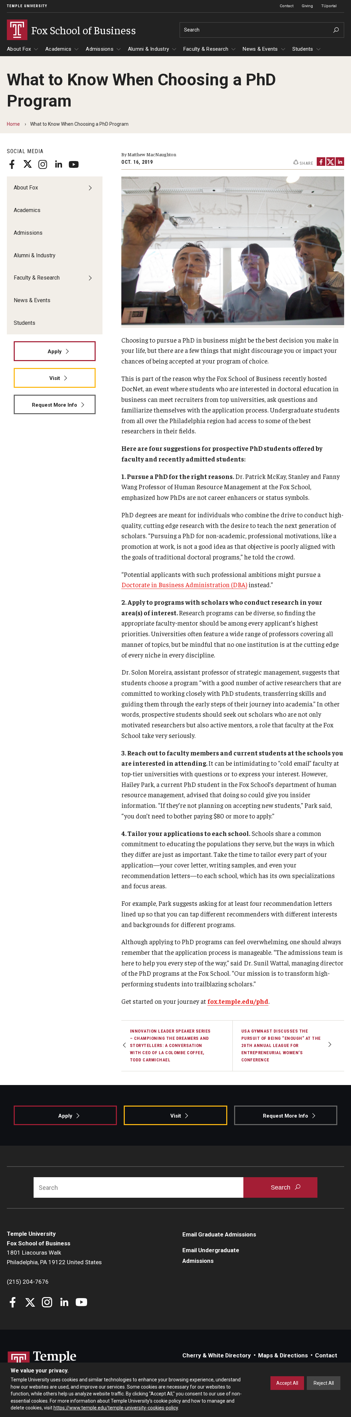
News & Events (260, 49)
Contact (286, 6)
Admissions (99, 49)
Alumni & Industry (148, 49)
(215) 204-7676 (28, 1281)
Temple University (27, 6)
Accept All (287, 1383)
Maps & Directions (283, 1355)
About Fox (19, 49)
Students (302, 49)
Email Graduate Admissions (219, 1234)
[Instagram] (43, 164)
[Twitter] (27, 164)
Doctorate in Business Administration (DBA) (184, 584)
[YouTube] (74, 164)
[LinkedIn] (58, 164)
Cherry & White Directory (216, 1355)
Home (13, 124)
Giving (307, 6)
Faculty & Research (206, 49)
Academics (58, 49)
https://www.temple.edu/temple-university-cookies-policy (115, 1407)
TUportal (329, 6)
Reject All (324, 1383)
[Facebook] (12, 164)
